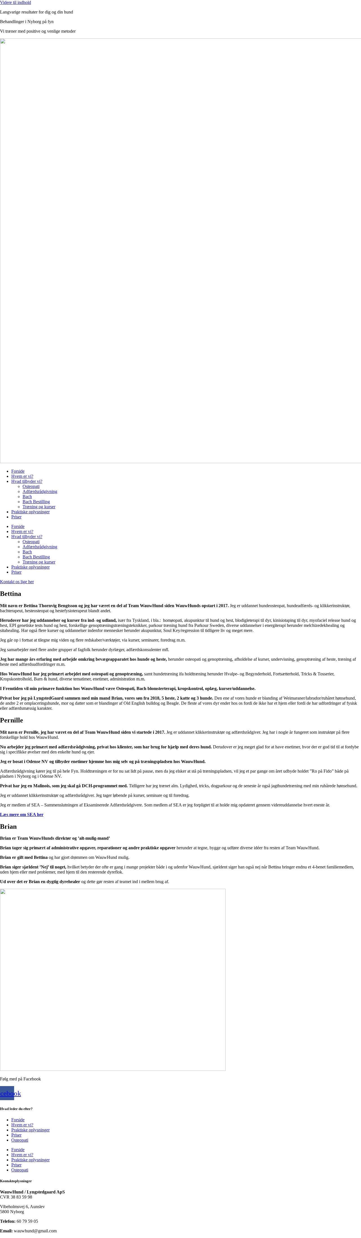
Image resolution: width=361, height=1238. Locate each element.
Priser (16, 516)
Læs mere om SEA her (21, 814)
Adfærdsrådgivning (40, 491)
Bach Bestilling (36, 501)
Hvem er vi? (22, 476)
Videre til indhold (15, 2)
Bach (27, 496)
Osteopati (31, 486)
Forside (18, 471)
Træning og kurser (39, 506)
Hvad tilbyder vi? (26, 481)
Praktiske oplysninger (30, 511)
